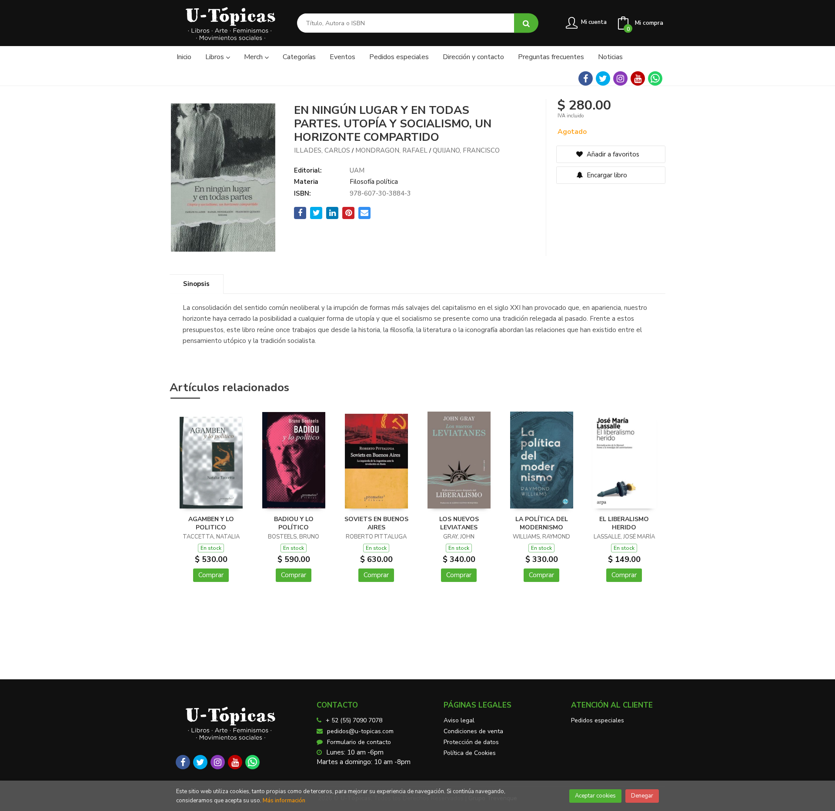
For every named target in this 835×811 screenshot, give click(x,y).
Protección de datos (471, 742)
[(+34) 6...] (655, 78)
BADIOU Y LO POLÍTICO (294, 523)
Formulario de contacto (359, 742)
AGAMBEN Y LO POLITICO (211, 523)
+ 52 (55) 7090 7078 (354, 720)
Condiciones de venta (473, 731)
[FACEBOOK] (585, 78)
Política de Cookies (470, 753)
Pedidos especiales (597, 720)
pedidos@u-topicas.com (360, 731)
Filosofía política (374, 181)
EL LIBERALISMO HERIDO (624, 523)
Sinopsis (196, 283)
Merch (254, 57)
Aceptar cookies (595, 796)
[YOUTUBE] (638, 78)
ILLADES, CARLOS (322, 150)
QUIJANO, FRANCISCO (466, 150)
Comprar (211, 575)
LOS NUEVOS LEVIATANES (459, 523)
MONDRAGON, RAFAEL (391, 150)
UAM (357, 170)
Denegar (642, 796)
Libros (215, 57)
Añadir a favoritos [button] (612, 154)
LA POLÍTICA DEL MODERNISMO (541, 523)
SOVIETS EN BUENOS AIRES (376, 523)
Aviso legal (459, 720)
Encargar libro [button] (606, 175)
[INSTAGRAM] (620, 78)
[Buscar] (526, 23)
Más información (284, 800)
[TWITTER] (603, 78)
